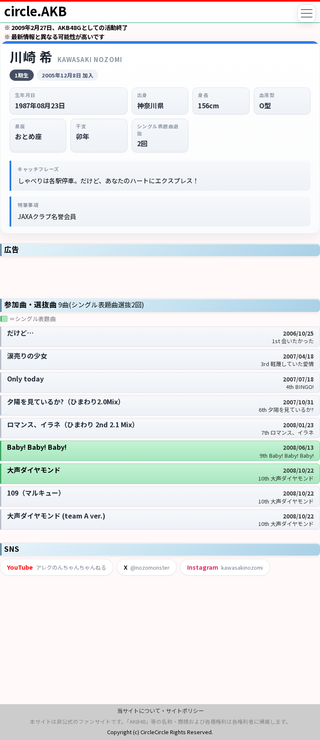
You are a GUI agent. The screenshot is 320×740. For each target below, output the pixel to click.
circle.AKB (35, 11)
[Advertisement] (160, 276)
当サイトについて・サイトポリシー (160, 711)
